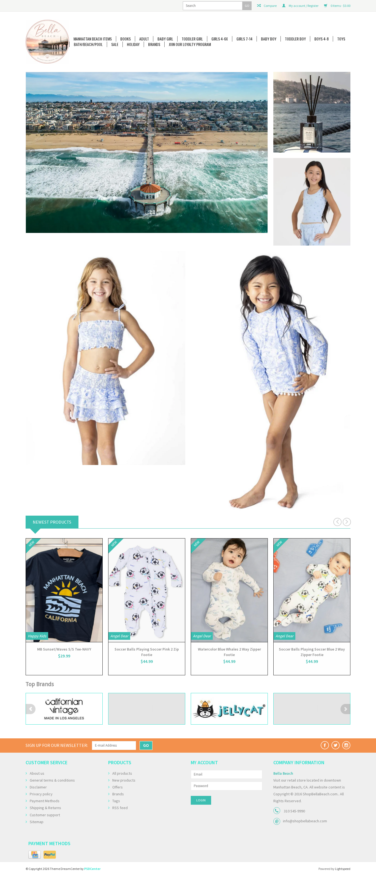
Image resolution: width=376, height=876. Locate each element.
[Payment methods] (34, 855)
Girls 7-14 (244, 39)
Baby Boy (268, 39)
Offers (117, 787)
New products (123, 780)
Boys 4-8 (321, 39)
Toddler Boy (295, 39)
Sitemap (36, 821)
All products (122, 773)
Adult (144, 39)
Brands (154, 44)
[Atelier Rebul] (147, 144)
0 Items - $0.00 (340, 6)
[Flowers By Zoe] (64, 708)
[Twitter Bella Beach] (335, 745)
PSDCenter (92, 869)
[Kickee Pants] (312, 708)
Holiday (133, 44)
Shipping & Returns (45, 807)
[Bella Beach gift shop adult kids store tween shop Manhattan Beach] (47, 42)
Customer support (45, 814)
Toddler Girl (192, 39)
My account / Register (303, 6)
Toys (341, 39)
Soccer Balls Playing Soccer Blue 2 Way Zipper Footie (312, 652)
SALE (114, 44)
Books (125, 39)
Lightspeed (342, 869)
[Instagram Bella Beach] (346, 745)
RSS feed (120, 807)
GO (247, 6)
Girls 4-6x (219, 39)
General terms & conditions (52, 780)
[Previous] (31, 152)
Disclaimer (38, 787)
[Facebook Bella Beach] (325, 745)
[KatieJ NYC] (229, 708)
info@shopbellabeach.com (305, 820)
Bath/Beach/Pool (88, 44)
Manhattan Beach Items (92, 39)
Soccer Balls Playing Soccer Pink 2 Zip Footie (147, 652)
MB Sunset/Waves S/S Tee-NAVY (64, 649)
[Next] (263, 152)
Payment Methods (44, 800)
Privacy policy (41, 793)
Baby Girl (165, 39)
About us (37, 773)
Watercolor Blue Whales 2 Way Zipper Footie (229, 652)
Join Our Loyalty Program (190, 44)
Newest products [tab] (52, 522)
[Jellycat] (146, 708)
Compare (270, 6)
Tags (116, 800)
